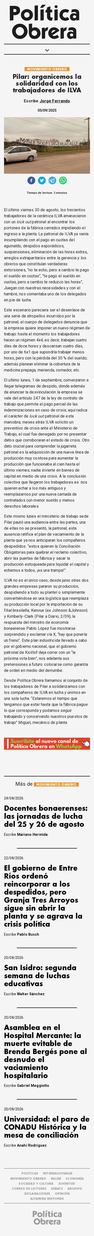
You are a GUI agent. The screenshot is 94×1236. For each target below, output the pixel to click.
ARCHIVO (74, 1188)
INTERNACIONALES (57, 1173)
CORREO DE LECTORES (29, 1188)
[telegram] (52, 181)
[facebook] (31, 181)
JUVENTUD (66, 1183)
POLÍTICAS (30, 1173)
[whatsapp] (63, 181)
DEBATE (57, 1188)
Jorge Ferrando (55, 101)
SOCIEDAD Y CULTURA (36, 1183)
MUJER (56, 1178)
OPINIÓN (62, 1193)
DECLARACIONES (37, 1193)
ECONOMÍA (75, 1178)
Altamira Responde (47, 1198)
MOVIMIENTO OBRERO (47, 69)
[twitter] (42, 181)
